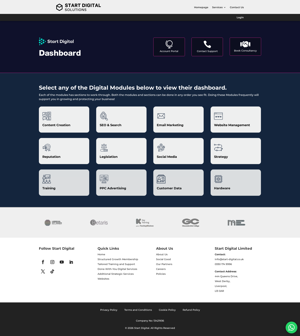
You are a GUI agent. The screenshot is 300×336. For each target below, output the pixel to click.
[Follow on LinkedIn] (71, 262)
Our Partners (164, 264)
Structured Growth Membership (118, 259)
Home (101, 254)
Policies (161, 273)
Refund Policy (191, 309)
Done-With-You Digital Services (117, 269)
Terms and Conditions (138, 309)
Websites (103, 278)
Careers (161, 269)
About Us (162, 254)
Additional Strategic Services (116, 273)
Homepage (201, 7)
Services (217, 7)
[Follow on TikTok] (52, 271)
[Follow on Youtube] (62, 262)
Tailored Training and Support (116, 264)
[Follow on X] (43, 271)
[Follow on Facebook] (43, 262)
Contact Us (237, 7)
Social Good (163, 259)
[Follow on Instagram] (52, 262)
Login (240, 17)
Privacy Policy (108, 309)
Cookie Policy (167, 309)
